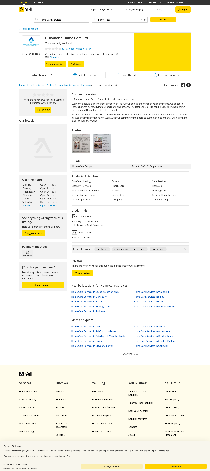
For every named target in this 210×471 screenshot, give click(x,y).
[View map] (43, 148)
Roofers (60, 407)
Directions (55, 57)
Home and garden (101, 431)
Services (25, 383)
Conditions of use (174, 415)
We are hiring (26, 431)
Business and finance (103, 407)
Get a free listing (154, 2)
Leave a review (27, 407)
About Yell (170, 391)
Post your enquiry (134, 9)
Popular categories (99, 9)
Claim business (43, 285)
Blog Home (98, 391)
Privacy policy (172, 399)
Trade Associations (29, 415)
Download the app (134, 2)
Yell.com (23, 2)
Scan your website (138, 410)
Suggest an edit (33, 233)
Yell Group (172, 383)
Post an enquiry (27, 399)
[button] (86, 20)
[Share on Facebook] (183, 85)
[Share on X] (188, 85)
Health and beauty (102, 423)
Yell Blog (98, 383)
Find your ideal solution (140, 402)
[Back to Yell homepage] (26, 9)
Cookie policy (172, 407)
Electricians (62, 415)
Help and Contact (28, 423)
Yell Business (38, 2)
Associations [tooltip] (85, 232)
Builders (60, 391)
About (131, 434)
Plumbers (61, 399)
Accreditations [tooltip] (83, 216)
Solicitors (61, 434)
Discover (62, 383)
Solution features (137, 418)
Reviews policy (172, 423)
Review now (43, 109)
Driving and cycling (102, 415)
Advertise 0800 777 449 (178, 2)
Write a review (83, 48)
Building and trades (102, 399)
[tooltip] (145, 19)
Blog (159, 9)
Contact (132, 426)
